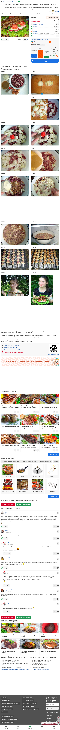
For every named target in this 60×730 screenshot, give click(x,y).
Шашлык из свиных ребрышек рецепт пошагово (49, 446)
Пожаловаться (5, 13)
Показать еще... (54, 454)
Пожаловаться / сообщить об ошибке (13, 352)
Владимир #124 (8, 590)
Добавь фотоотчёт (8, 504)
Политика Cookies (7, 706)
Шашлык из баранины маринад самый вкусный (28, 446)
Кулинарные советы (28, 700)
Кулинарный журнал (28, 706)
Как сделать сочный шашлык (8, 635)
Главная (4, 697)
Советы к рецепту (43, 13)
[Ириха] (2, 531)
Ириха (6, 530)
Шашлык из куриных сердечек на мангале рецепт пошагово (10, 407)
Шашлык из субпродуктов (29, 461)
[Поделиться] (58, 720)
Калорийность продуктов (29, 703)
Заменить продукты (36, 20)
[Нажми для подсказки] (50, 42)
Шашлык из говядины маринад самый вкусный (48, 427)
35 (27, 39)
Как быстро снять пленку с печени (49, 635)
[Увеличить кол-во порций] (58, 20)
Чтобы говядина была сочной (8, 651)
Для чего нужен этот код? (53, 354)
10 (4, 39)
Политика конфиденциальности (10, 703)
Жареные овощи (37, 491)
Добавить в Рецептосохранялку (12, 345)
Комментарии (23, 13)
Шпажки (52, 476)
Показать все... (54, 496)
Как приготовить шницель (48, 651)
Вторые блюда (37, 476)
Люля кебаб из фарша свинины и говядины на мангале (28, 407)
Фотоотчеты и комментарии (9, 719)
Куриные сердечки (38, 24)
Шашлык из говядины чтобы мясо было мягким (49, 406)
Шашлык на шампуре (45, 461)
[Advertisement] (15, 52)
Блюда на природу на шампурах (10, 461)
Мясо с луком (22, 491)
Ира (5, 512)
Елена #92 (7, 558)
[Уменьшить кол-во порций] (58, 22)
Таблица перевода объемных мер (39, 39)
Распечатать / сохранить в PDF (12, 350)
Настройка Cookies (7, 709)
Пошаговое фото (33, 13)
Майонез (35, 33)
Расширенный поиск (7, 716)
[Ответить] (57, 526)
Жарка (22, 476)
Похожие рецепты (14, 13)
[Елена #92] (2, 558)
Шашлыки (8, 476)
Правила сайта (6, 700)
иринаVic (57, 11)
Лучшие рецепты (27, 697)
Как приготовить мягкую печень (28, 635)
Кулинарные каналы (7, 722)
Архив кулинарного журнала (30, 709)
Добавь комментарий (24, 504)
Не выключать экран (53, 17)
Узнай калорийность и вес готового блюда (45, 60)
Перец (35, 31)
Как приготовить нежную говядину (28, 651)
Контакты (4, 712)
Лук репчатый (36, 35)
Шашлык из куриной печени (10, 426)
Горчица (35, 26)
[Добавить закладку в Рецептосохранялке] (25, 39)
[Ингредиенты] (58, 717)
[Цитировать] (54, 526)
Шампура (52, 491)
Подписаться (52, 708)
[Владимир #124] (2, 590)
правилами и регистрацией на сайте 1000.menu (51, 717)
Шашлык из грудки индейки (10, 445)
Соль (34, 29)
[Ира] (2, 512)
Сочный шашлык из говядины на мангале (27, 427)
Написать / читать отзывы (10, 347)
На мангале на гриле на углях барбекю (8, 492)
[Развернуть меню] (58, 723)
